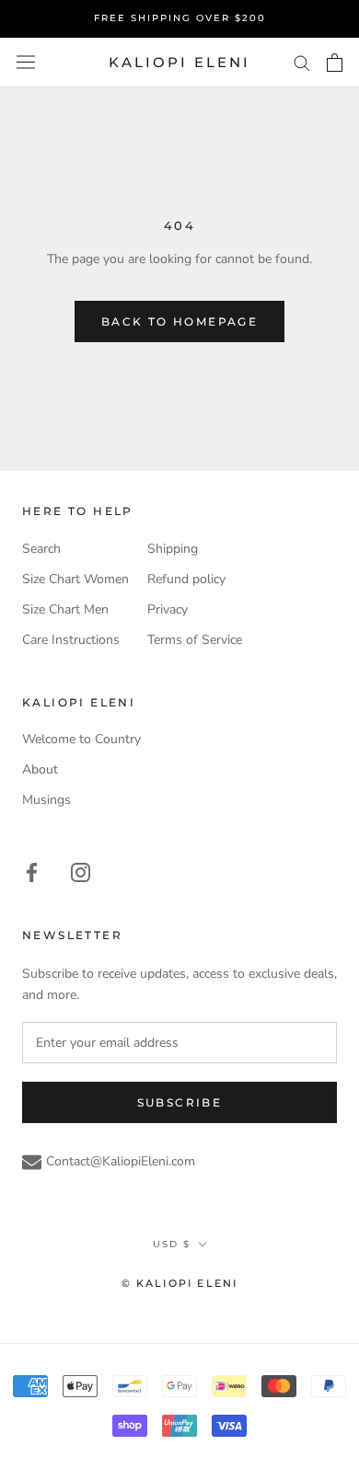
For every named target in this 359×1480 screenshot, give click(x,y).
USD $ (172, 1244)
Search (41, 548)
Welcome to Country (81, 739)
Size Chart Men (65, 609)
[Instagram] (80, 871)
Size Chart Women (75, 579)
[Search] (302, 62)
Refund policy (186, 579)
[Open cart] (334, 62)
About (40, 769)
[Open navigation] (26, 62)
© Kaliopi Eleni (180, 1283)
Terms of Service (194, 639)
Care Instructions (71, 639)
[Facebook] (31, 871)
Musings (46, 800)
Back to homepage (179, 321)
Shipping (172, 548)
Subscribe (180, 1102)
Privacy (167, 609)
